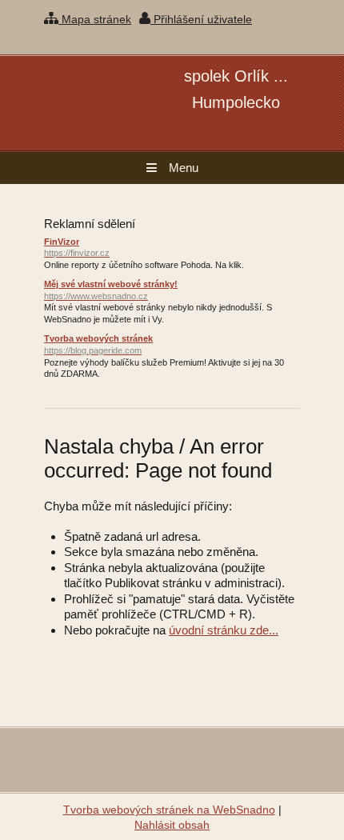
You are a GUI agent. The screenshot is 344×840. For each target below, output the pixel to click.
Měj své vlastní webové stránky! (111, 290)
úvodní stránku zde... (223, 630)
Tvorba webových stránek (98, 344)
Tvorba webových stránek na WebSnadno (169, 809)
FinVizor (77, 247)
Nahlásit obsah (172, 824)
